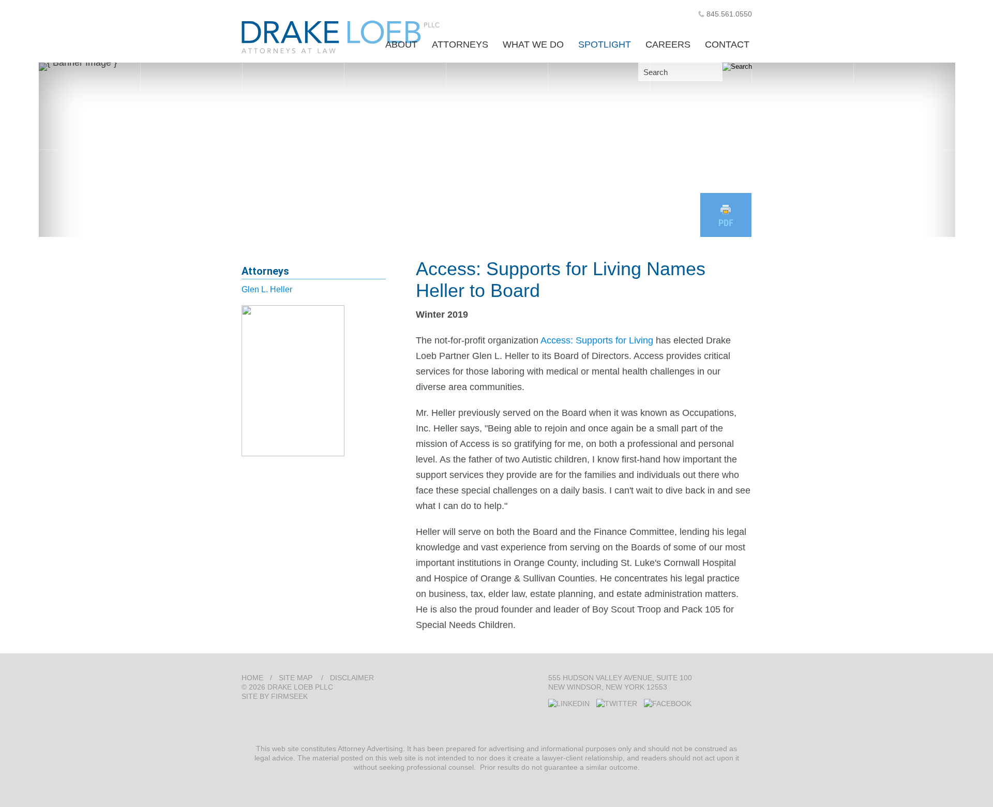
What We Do (533, 44)
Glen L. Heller (267, 289)
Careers (667, 44)
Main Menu (466, 13)
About (401, 44)
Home (252, 678)
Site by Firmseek (275, 696)
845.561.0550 (729, 14)
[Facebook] (667, 703)
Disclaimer (352, 678)
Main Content (461, 13)
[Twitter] (616, 703)
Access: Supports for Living (596, 340)
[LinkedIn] (569, 703)
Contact (727, 44)
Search (655, 72)
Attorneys (460, 44)
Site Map (295, 678)
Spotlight (604, 44)
